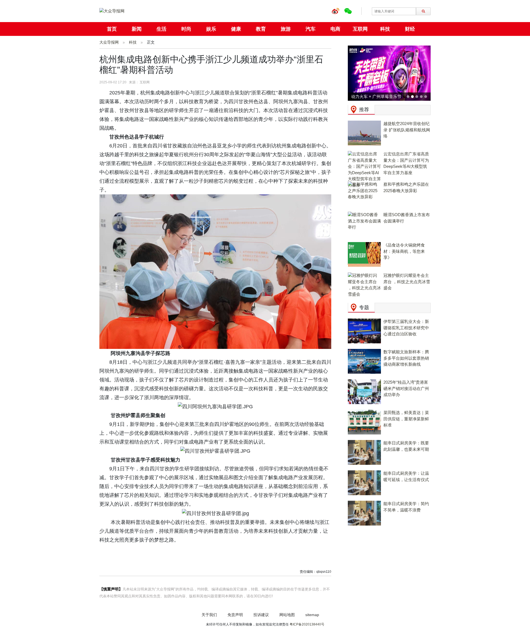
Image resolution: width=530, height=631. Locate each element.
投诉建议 (261, 615)
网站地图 (287, 615)
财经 (410, 29)
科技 (385, 29)
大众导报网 (109, 42)
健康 (236, 29)
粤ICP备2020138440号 (307, 624)
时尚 (186, 29)
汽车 (311, 29)
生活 (161, 29)
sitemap (312, 615)
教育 (261, 29)
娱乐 (211, 29)
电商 (335, 29)
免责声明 (235, 615)
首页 (112, 29)
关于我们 (209, 615)
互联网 (360, 29)
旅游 (286, 29)
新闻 (137, 29)
